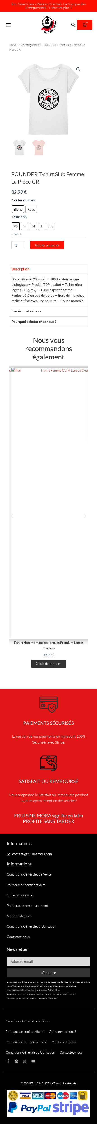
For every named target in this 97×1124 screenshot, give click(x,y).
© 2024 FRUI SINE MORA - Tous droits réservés (48, 1083)
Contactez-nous (18, 937)
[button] (8, 25)
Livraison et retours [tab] (27, 311)
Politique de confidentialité (26, 885)
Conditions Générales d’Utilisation (31, 926)
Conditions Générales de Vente (29, 874)
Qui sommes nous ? (20, 895)
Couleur (18, 200)
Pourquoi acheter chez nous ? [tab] (34, 321)
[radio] (18, 209)
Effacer (16, 234)
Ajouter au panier (47, 245)
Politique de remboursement (27, 905)
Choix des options (48, 663)
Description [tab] (20, 269)
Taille (16, 217)
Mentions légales (19, 916)
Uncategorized (30, 45)
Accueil (13, 45)
